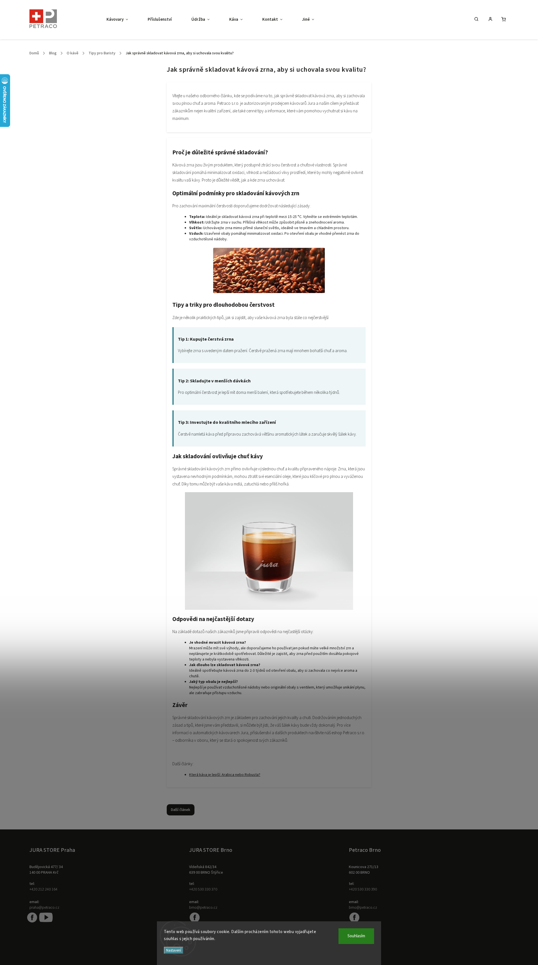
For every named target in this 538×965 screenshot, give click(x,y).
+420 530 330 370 (203, 889)
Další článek (180, 810)
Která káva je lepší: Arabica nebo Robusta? (224, 775)
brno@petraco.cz (203, 907)
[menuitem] (122, 20)
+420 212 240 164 (43, 889)
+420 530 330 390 (363, 889)
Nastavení (173, 950)
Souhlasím (356, 936)
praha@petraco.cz (44, 907)
